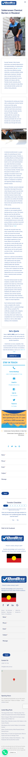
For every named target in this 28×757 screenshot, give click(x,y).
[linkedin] (15, 446)
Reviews (3, 612)
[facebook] (8, 446)
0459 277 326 (18, 374)
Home (2, 610)
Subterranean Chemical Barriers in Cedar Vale (15, 431)
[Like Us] (14, 389)
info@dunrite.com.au (14, 385)
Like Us (14, 393)
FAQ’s (15, 226)
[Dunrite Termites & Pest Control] (8, 4)
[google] (19, 446)
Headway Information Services (10, 751)
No (18, 520)
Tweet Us (14, 404)
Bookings (9, 612)
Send (5, 493)
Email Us (14, 382)
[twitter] (12, 446)
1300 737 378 (5, 663)
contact (3, 702)
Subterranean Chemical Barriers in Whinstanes (15, 434)
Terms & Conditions (6, 614)
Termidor (19, 68)
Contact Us (13, 356)
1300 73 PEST (9, 374)
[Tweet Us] (14, 400)
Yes (13, 520)
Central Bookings (14, 372)
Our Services (9, 610)
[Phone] (5, 752)
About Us (18, 610)
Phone (3, 461)
